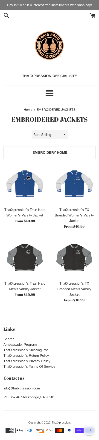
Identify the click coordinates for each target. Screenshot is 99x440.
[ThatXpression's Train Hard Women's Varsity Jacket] (24, 183)
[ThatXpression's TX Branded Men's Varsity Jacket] (74, 257)
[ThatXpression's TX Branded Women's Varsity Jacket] (74, 183)
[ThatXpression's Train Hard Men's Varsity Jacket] (24, 257)
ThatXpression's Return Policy (26, 355)
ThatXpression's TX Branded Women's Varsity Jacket (74, 215)
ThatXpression (61, 422)
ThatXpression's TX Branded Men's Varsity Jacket (74, 288)
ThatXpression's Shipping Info (25, 350)
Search (8, 339)
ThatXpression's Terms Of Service (29, 366)
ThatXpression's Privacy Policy (26, 361)
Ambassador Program (20, 344)
